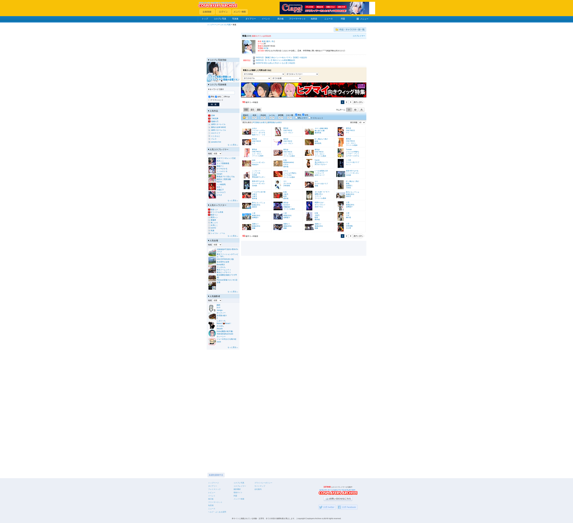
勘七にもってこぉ (352, 192)
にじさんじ (215, 136)
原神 (213, 115)
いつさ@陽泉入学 (321, 171)
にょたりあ (256, 173)
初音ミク (214, 210)
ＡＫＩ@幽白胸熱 (321, 128)
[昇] (255, 117)
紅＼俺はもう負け (321, 139)
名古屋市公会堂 (223, 262)
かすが (285, 164)
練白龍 (348, 217)
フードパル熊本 (352, 145)
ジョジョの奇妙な (352, 152)
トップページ (212, 25)
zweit (219, 342)
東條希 (213, 220)
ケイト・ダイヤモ (258, 133)
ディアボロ (287, 175)
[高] (270, 117)
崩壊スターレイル (218, 124)
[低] (273, 117)
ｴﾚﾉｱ (218, 308)
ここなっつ (256, 170)
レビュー (211, 492)
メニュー (364, 19)
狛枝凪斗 (255, 164)
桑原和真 (318, 133)
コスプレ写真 (220, 18)
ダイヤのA (287, 183)
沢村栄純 (286, 185)
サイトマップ (259, 486)
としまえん (221, 267)
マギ (347, 215)
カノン (348, 164)
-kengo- (220, 310)
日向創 (348, 175)
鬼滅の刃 (214, 121)
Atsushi (220, 329)
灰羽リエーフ (320, 175)
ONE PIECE (287, 130)
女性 (219, 97)
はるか (254, 128)
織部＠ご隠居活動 (224, 179)
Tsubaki (349, 149)
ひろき (219, 195)
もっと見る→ (233, 145)
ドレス (214, 139)
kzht (253, 160)
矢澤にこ (214, 225)
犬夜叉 (254, 194)
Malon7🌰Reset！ (224, 323)
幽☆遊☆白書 (320, 130)
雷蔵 (316, 186)
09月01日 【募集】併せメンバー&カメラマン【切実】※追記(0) (281, 57)
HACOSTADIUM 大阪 (225, 259)
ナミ (347, 132)
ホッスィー (221, 313)
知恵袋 (314, 18)
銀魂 (316, 141)
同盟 (343, 18)
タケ (285, 181)
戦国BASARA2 (288, 162)
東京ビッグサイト (224, 272)
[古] (246, 117)
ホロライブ (215, 133)
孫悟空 (348, 196)
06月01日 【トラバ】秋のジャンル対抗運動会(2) (275, 60)
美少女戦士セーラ (321, 162)
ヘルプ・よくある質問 (217, 512)
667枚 (266, 48)
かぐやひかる (222, 169)
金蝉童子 (349, 207)
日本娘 (254, 175)
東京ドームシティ (224, 270)
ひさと (285, 171)
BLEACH (286, 205)
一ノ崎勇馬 (221, 184)
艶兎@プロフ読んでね (226, 177)
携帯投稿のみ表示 (274, 122)
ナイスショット (217, 100)
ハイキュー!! (319, 173)
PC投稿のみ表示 (259, 122)
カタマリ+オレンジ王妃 (226, 158)
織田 (218, 305)
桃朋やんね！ (320, 202)
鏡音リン (214, 215)
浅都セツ (255, 224)
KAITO (213, 228)
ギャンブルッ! (320, 205)
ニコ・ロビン (288, 132)
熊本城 (285, 166)
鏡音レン (214, 217)
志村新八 (349, 185)
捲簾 (253, 228)
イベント (266, 18)
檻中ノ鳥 (270, 41)
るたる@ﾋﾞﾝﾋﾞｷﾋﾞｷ (322, 192)
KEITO (219, 182)
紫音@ (285, 128)
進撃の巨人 (319, 194)
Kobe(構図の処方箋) (225, 331)
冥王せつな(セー (321, 164)
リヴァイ (318, 196)
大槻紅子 (220, 190)
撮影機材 (237, 489)
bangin (219, 174)
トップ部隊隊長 (223, 163)
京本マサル (319, 207)
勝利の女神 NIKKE (218, 127)
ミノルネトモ (222, 171)
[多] (279, 117)
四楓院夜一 (287, 207)
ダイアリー (250, 18)
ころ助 (348, 160)
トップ (205, 18)
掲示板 (280, 18)
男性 (212, 97)
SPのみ (227, 97)
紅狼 (285, 160)
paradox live (216, 142)
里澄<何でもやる (352, 171)
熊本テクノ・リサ (258, 135)
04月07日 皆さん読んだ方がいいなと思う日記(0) (275, 63)
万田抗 (348, 188)
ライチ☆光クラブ (352, 162)
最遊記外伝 (350, 194)
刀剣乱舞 (214, 118)
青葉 (263, 41)
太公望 (348, 228)
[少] (282, 117)
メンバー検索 (239, 499)
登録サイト (238, 492)
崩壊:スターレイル (218, 130)
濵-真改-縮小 (222, 315)
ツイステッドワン (258, 130)
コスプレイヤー (240, 486)
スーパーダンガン (258, 162)
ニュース (328, 18)
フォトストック (214, 489)
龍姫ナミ (220, 166)
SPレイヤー (302, 118)
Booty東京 (221, 265)
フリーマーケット (297, 18)
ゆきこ (219, 187)
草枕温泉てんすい (258, 177)
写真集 (235, 18)
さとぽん (220, 326)
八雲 (347, 202)
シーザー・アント (352, 154)
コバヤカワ (221, 192)
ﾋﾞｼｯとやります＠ (258, 192)
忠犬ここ (220, 161)
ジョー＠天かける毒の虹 (226, 339)
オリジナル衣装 (217, 212)
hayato (317, 160)
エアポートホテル (352, 156)
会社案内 (258, 489)
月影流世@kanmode (225, 334)
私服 (212, 230)
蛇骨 (285, 196)
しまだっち (221, 321)
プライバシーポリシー (263, 483)
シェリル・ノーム (218, 233)
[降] (252, 117)
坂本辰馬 (318, 143)
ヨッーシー (221, 337)
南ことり (214, 223)
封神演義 (349, 226)
